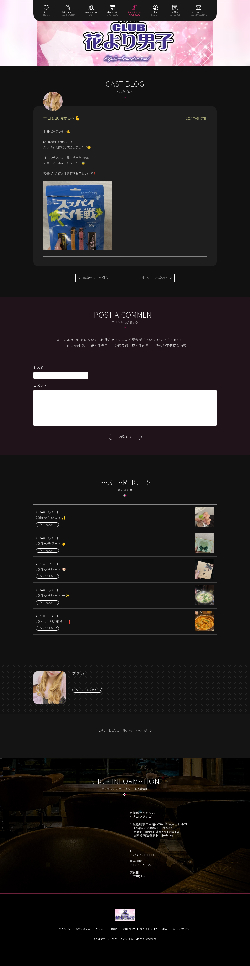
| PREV (96, 277)
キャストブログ (148, 929)
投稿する (125, 437)
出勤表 (114, 929)
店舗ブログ (129, 929)
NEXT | (154, 277)
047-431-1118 (144, 855)
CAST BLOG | (122, 729)
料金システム (83, 929)
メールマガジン (180, 929)
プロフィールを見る (86, 690)
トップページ (63, 929)
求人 (164, 929)
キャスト (100, 929)
